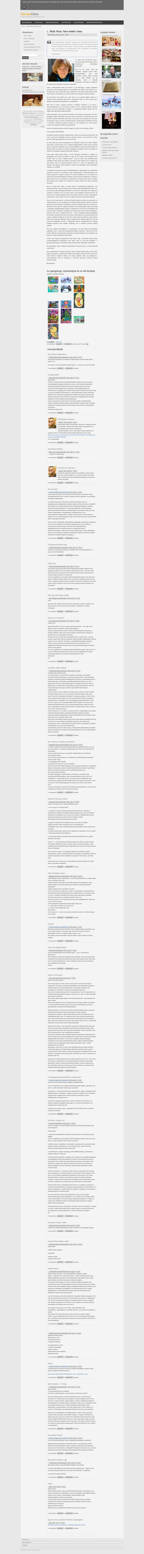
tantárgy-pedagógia (36, 123)
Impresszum (25, 1539)
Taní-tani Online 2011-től (31, 50)
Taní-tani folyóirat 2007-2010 (32, 47)
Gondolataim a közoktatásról (110, 35)
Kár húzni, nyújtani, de (56, 1120)
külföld (32, 115)
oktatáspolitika (37, 119)
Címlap (23, 26)
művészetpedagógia (31, 117)
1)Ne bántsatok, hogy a (56, 873)
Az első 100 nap (106, 80)
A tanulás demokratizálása (109, 147)
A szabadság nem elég (108, 94)
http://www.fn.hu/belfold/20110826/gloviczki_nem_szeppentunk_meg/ (67, 1374)
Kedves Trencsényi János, (58, 799)
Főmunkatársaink (52, 22)
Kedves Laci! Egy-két (56, 618)
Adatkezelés (66, 22)
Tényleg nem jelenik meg (57, 545)
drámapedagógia (38, 111)
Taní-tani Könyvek (29, 44)
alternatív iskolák (28, 111)
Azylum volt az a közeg (108, 111)
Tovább (42, 126)
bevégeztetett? (53, 375)
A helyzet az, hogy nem (66, 468)
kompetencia (26, 115)
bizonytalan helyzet (55, 1435)
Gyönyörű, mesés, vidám (57, 1222)
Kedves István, (53, 1268)
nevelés (41, 117)
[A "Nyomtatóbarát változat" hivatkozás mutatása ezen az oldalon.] (87, 344)
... (48, 1330)
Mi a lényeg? (53, 489)
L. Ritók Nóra (58, 342)
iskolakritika (41, 113)
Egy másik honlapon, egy (57, 1460)
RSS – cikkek (28, 35)
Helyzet (51, 924)
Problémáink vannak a (66, 419)
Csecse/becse (79, 22)
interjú (50, 1363)
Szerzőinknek (27, 22)
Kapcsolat (39, 22)
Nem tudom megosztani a (57, 354)
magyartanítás (39, 115)
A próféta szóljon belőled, (57, 668)
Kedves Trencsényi (55, 975)
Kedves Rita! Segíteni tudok (58, 1241)
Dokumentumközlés (107, 64)
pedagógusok (28, 121)
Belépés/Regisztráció (94, 22)
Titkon (50, 1484)
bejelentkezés (68, 344)
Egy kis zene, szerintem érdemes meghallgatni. (65, 1520)
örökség (33, 125)
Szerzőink (27, 41)
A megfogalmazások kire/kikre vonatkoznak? (64, 1077)
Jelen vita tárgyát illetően (57, 947)
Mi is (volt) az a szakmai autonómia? (61, 742)
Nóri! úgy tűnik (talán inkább (58, 595)
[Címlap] (32, 15)
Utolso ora (52, 563)
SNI (37, 121)
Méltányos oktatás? (107, 155)
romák (34, 121)
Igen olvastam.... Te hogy (57, 1384)
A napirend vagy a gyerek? (109, 48)
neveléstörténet (28, 119)
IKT (36, 113)
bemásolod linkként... (56, 449)
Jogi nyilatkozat (26, 1542)
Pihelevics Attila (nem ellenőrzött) (58, 492)
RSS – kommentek (29, 38)
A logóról (24, 1545)
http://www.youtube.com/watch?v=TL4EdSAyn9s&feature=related (66, 1525)
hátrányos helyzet (28, 113)
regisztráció (59, 344)
